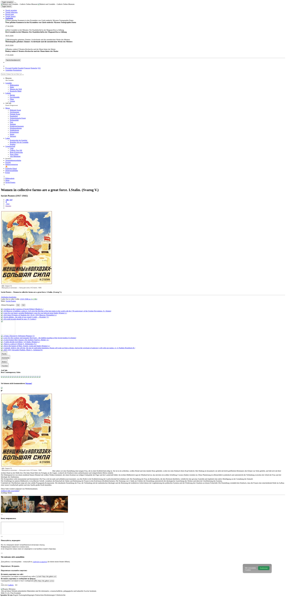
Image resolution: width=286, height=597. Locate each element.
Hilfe (3, 593)
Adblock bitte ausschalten (10, 491)
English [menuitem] (15, 68)
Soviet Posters (11, 301)
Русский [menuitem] (8, 68)
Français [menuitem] (27, 68)
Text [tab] (7, 204)
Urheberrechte (60, 595)
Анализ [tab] (8, 206)
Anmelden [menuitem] (9, 70)
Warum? (28, 383)
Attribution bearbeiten (8, 297)
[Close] (23, 74)
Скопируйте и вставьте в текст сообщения (17, 581)
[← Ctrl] (18, 319)
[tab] (9, 200)
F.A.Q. (7, 593)
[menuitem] (39, 68)
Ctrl (18, 305)
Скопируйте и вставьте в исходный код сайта (18, 576)
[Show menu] (15, 2)
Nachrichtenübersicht (13, 60)
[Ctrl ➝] (18, 336)
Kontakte (17, 593)
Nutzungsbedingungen (27, 595)
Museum (9, 79)
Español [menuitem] (21, 68)
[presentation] (145, 208)
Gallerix (11, 585)
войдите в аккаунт (40, 562)
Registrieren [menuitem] (17, 70)
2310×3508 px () (28, 299)
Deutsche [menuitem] (33, 68)
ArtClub (11, 104)
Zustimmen (264, 568)
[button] (11, 10)
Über (12, 593)
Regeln (16, 595)
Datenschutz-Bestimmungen (45, 595)
